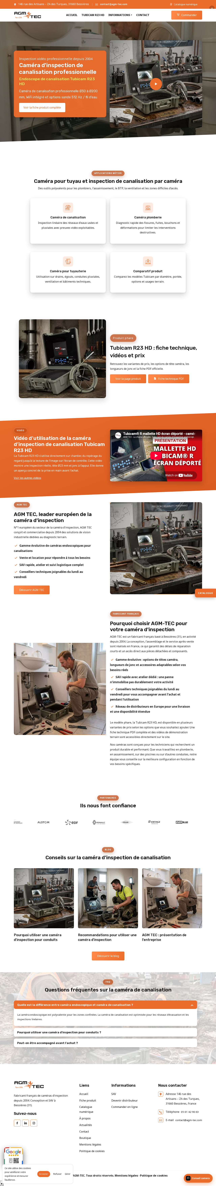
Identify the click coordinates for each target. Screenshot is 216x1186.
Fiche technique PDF (170, 379)
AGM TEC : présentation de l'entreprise (164, 937)
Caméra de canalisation (68, 217)
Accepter (43, 1174)
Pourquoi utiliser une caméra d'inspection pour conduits (37, 937)
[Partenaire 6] (117, 822)
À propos (85, 1118)
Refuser (57, 1174)
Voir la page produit (128, 379)
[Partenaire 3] (34, 822)
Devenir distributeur (124, 1100)
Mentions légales (90, 1144)
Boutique (85, 1138)
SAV (113, 1094)
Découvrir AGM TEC (31, 590)
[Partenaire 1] (200, 822)
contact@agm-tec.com (113, 4)
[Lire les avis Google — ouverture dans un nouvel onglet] (13, 1156)
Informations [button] (119, 15)
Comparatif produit (148, 271)
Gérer (67, 1174)
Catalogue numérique (185, 4)
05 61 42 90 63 (190, 1111)
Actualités (85, 1125)
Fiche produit (87, 1100)
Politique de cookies (92, 1151)
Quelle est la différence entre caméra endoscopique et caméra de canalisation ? (75, 1005)
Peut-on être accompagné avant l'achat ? (47, 1043)
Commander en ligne (124, 1107)
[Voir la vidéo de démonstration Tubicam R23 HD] (156, 84)
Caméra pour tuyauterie (68, 271)
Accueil (71, 15)
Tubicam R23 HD (93, 15)
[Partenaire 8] (172, 822)
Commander (189, 15)
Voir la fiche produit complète (42, 107)
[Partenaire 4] (61, 822)
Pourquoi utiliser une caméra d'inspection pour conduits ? (59, 1032)
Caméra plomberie (148, 217)
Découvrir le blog (108, 956)
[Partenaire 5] (89, 822)
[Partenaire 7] (144, 822)
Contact (142, 15)
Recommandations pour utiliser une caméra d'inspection (107, 937)
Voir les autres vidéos (27, 478)
